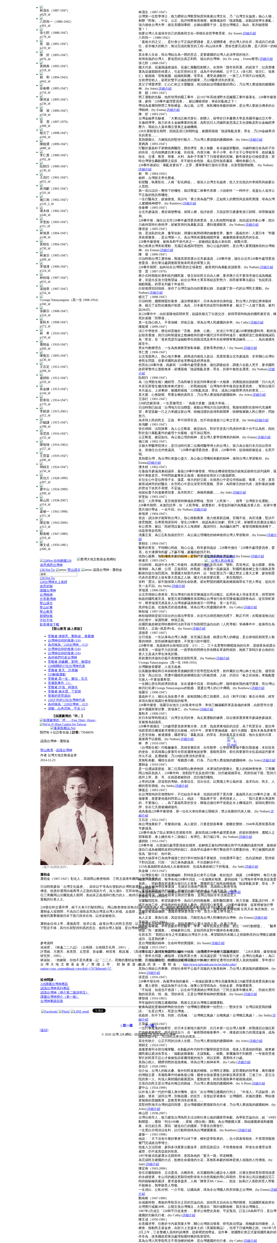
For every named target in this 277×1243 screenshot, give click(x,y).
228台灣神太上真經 (53, 582)
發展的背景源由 (59, 695)
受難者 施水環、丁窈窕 (64, 691)
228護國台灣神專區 (54, 984)
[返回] (44, 1030)
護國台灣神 (48, 590)
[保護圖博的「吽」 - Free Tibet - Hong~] (68, 720)
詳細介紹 (249, 33)
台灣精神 (46, 594)
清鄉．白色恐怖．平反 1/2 (66, 708)
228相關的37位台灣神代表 (66, 666)
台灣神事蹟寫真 (51, 1001)
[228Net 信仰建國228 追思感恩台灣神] (56, 565)
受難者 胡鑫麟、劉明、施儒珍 (69, 661)
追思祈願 (46, 586)
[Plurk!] (64, 1011)
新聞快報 (46, 616)
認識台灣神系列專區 (55, 988)
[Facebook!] (49, 1011)
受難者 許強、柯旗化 (63, 687)
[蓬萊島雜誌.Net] (62, 728)
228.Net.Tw (47, 569)
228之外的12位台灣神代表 (66, 700)
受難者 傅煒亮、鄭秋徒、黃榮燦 (71, 636)
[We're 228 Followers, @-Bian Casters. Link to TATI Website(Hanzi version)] (63, 724)
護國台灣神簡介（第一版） (59, 996)
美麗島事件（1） (60, 683)
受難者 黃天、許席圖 (63, 670)
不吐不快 (46, 620)
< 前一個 (126, 1025)
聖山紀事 (46, 607)
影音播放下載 (49, 624)
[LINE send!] (80, 1011)
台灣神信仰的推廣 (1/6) (64, 640)
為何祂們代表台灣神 (62, 657)
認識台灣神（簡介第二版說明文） (64, 992)
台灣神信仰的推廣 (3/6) (64, 653)
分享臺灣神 (48, 599)
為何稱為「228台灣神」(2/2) (68, 704)
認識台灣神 (64, 750)
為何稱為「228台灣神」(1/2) (68, 644)
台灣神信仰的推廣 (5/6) (64, 649)
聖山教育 (46, 611)
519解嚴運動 (57, 674)
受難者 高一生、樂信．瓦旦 (68, 678)
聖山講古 (74, 569)
